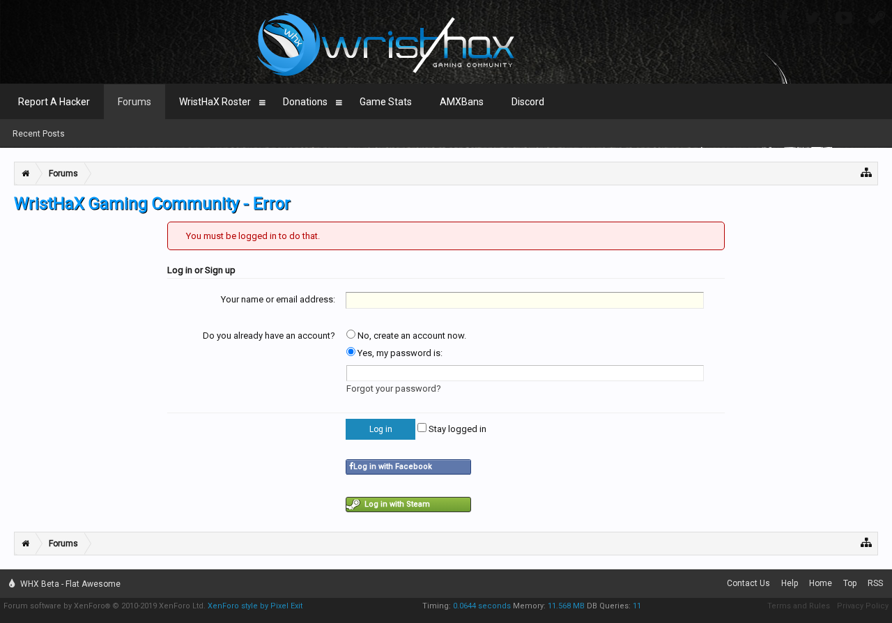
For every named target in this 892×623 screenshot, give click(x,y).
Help (789, 583)
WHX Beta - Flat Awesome (69, 584)
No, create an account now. (410, 335)
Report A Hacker (54, 101)
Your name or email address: (278, 299)
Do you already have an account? (269, 335)
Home (820, 583)
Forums (134, 101)
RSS (875, 583)
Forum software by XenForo (104, 605)
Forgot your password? (393, 388)
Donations (305, 101)
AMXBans (462, 101)
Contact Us (748, 583)
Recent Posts (39, 134)
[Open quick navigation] (866, 171)
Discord (528, 101)
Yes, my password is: (399, 353)
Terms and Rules (798, 605)
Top (849, 583)
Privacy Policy (863, 605)
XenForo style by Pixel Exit (255, 605)
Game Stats (386, 101)
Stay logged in (456, 429)
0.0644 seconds (482, 605)
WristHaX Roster (215, 101)
